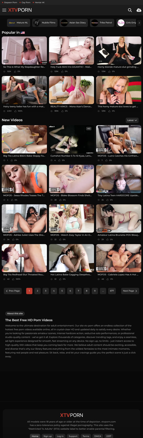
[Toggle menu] (4, 10)
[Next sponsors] (139, 23)
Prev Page (14, 291)
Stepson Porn (10, 2)
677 (112, 291)
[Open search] (130, 10)
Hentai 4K (39, 2)
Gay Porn (26, 2)
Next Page (128, 291)
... (103, 291)
